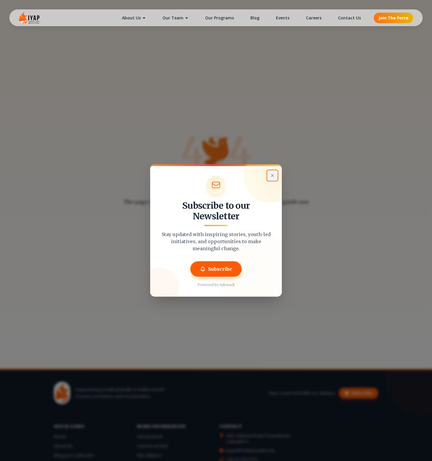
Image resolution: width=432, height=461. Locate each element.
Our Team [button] (173, 18)
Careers (314, 18)
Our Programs (219, 18)
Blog (254, 18)
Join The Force (393, 18)
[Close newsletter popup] (272, 175)
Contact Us (349, 18)
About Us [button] (131, 18)
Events (282, 18)
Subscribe (220, 269)
